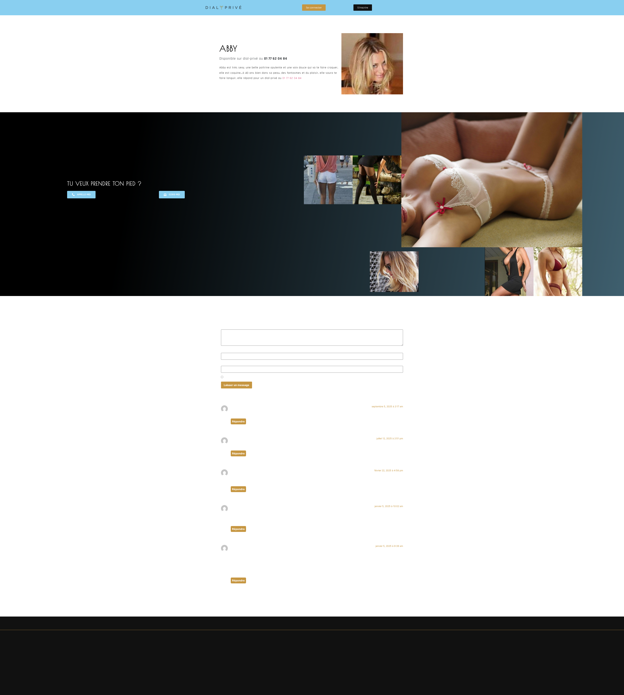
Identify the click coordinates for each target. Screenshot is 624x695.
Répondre (238, 421)
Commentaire (227, 327)
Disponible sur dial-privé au (253, 58)
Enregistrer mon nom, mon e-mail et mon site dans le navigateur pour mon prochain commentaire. (284, 377)
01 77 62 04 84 (292, 78)
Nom (225, 351)
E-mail (226, 364)
